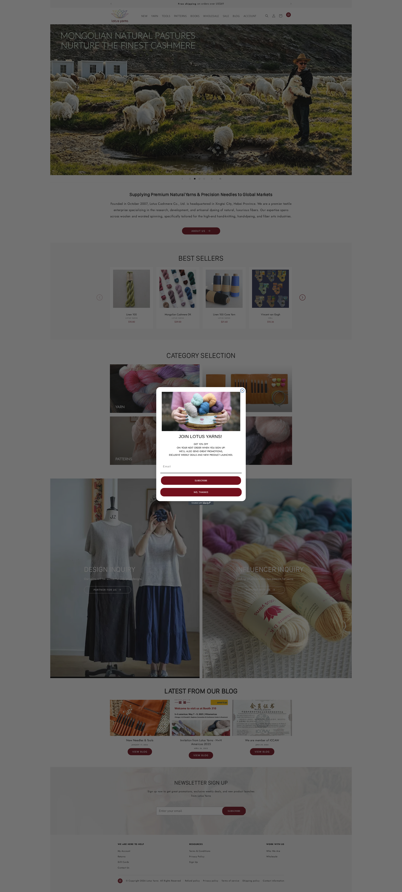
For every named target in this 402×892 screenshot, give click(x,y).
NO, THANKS (201, 492)
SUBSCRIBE (201, 480)
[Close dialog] (242, 390)
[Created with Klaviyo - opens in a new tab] (201, 503)
